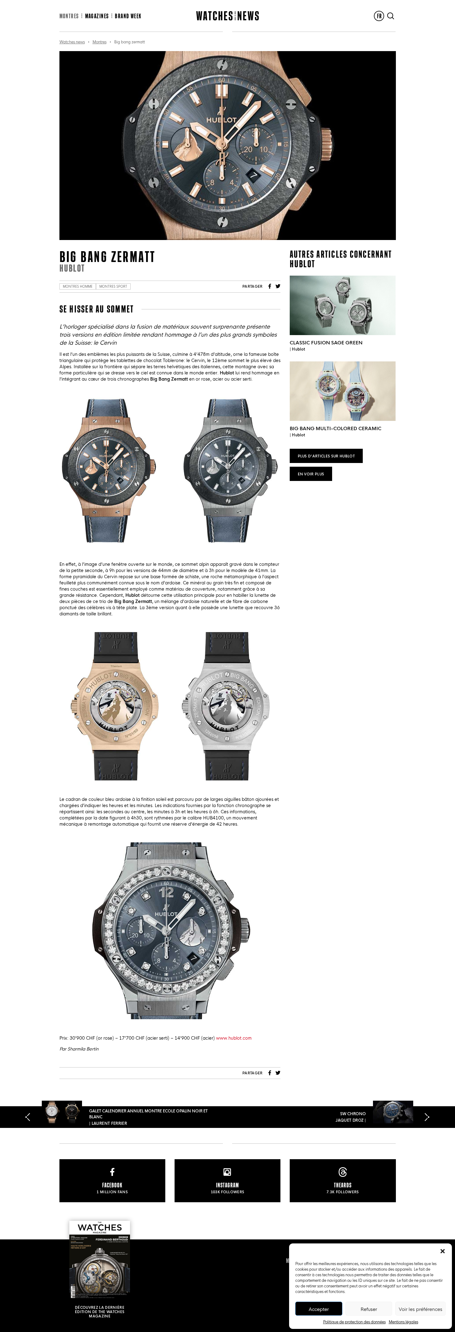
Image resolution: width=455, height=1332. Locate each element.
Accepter (319, 1308)
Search (391, 16)
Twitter (277, 286)
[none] (379, 15)
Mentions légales (403, 1321)
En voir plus (311, 473)
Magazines (97, 16)
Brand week (128, 16)
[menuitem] (379, 15)
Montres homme (78, 286)
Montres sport (113, 286)
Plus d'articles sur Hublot (326, 455)
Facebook (269, 286)
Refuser (369, 1308)
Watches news (72, 41)
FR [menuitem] (379, 16)
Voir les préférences (420, 1308)
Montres (69, 16)
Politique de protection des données (354, 1321)
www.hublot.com (234, 1037)
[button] (443, 1251)
